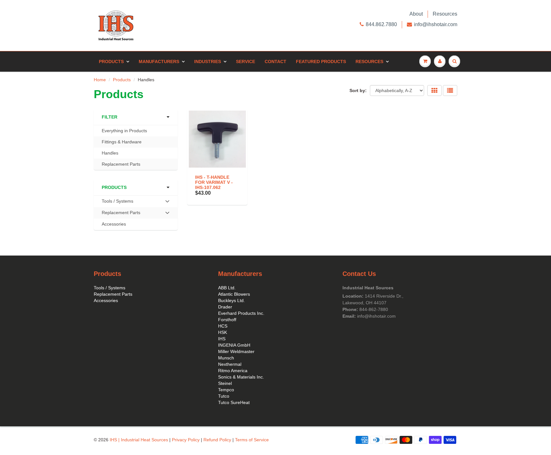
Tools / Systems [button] (117, 203)
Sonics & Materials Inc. (241, 376)
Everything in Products (124, 130)
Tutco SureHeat (234, 402)
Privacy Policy (186, 439)
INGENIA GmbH (234, 345)
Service (245, 61)
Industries (207, 61)
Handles (110, 152)
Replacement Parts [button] (120, 214)
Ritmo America (232, 370)
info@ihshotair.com (435, 24)
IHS (221, 338)
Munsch (226, 357)
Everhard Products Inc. (241, 313)
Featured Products (321, 61)
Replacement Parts (121, 164)
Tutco (223, 396)
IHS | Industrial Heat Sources (139, 439)
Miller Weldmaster (236, 351)
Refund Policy (217, 439)
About (416, 14)
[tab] (136, 201)
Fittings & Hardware (122, 141)
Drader (225, 306)
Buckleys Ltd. (231, 300)
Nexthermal (229, 364)
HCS (222, 326)
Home (100, 79)
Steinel (225, 383)
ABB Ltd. (227, 287)
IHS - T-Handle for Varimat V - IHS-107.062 (214, 182)
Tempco (226, 389)
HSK (222, 332)
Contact (275, 61)
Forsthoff (227, 319)
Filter (109, 116)
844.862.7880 (381, 24)
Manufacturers (159, 61)
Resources (445, 14)
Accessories (114, 224)
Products (111, 61)
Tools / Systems (109, 287)
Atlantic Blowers (234, 294)
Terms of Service (252, 439)
